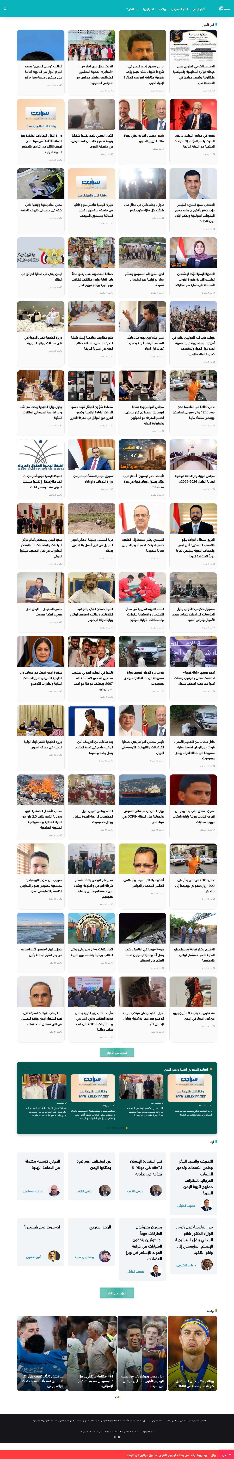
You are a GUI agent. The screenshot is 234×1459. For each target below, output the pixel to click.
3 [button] (121, 1128)
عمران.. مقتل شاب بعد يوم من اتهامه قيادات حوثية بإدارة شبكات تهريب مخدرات (194, 816)
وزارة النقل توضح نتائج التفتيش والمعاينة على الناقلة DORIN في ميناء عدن (143, 816)
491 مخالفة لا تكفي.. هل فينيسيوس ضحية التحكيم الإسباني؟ (95, 1380)
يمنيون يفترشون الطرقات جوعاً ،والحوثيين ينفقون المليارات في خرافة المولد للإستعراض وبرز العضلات (144, 1242)
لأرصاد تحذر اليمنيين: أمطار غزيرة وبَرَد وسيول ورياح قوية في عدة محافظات (143, 481)
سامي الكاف (135, 1190)
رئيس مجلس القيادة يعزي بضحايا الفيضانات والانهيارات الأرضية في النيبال (142, 746)
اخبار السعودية (179, 8)
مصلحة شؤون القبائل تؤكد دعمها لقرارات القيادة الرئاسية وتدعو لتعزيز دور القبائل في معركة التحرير (91, 411)
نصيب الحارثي (186, 1205)
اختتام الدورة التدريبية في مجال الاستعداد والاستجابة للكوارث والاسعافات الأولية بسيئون (145, 614)
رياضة (162, 8)
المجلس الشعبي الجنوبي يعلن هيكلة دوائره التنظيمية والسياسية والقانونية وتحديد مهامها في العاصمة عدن (194, 74)
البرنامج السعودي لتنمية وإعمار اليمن (186, 1069)
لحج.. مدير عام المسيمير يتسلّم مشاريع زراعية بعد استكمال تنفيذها (144, 278)
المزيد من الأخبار (117, 1052)
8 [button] (107, 1128)
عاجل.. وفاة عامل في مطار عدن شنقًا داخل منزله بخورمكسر (144, 206)
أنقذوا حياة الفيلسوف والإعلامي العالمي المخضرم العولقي (144, 882)
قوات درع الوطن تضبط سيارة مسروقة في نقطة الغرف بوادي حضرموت (144, 677)
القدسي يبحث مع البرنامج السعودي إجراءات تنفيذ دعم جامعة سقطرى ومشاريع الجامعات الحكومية (144, 1111)
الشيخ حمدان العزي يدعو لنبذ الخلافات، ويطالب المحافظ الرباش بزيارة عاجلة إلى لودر (91, 614)
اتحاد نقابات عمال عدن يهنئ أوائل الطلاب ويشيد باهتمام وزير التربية (92, 951)
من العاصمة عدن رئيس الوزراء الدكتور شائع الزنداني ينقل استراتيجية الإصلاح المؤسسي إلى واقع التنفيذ (194, 1239)
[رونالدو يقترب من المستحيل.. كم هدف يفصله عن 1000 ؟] (192, 1353)
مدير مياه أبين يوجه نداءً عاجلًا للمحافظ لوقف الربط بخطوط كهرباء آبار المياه (145, 342)
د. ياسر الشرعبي (186, 1264)
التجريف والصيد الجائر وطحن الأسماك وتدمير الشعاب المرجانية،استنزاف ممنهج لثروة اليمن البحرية (194, 1176)
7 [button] (110, 1128)
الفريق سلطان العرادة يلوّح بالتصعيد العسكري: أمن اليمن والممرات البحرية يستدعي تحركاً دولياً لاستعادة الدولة (195, 547)
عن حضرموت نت (145, 1431)
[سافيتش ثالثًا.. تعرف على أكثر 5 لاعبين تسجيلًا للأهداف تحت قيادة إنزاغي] (42, 1353)
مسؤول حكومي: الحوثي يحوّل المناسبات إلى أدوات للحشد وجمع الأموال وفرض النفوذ (194, 614)
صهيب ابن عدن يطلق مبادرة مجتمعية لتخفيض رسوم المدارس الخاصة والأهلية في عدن (41, 885)
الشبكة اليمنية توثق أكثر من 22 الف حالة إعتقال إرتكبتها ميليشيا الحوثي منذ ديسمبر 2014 (42, 481)
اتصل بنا (84, 1431)
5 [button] (115, 1128)
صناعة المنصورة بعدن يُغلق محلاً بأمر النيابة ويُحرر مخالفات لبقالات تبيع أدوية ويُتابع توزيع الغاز (92, 278)
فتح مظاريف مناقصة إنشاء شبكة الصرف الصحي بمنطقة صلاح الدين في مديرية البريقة (92, 342)
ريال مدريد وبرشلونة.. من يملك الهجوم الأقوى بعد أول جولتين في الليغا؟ (142, 1380)
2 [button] (124, 1128)
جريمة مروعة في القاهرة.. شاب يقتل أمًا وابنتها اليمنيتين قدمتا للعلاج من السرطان (144, 954)
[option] (190, 1096)
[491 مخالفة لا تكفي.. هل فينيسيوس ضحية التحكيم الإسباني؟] (92, 1353)
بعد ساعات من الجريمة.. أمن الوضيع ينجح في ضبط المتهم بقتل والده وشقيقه (94, 746)
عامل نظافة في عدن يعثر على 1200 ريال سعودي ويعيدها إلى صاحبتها (195, 885)
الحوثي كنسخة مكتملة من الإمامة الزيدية (42, 1163)
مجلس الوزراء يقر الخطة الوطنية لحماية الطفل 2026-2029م (195, 478)
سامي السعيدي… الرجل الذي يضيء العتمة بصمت (44, 611)
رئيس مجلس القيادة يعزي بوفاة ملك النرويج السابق (144, 137)
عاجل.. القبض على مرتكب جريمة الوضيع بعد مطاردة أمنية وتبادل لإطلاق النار (143, 1018)
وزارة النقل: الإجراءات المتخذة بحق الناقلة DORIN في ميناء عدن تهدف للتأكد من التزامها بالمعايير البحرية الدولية (41, 143)
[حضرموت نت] (224, 8)
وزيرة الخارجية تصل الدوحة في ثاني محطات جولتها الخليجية (43, 339)
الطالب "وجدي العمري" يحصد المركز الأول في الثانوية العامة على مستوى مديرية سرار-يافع (43, 71)
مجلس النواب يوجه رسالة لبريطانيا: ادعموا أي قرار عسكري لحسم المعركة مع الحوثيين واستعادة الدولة (144, 414)
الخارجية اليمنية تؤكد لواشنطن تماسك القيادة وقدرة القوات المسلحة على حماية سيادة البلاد (195, 278)
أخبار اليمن (199, 8)
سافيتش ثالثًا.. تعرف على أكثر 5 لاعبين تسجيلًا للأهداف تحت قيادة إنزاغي (42, 1380)
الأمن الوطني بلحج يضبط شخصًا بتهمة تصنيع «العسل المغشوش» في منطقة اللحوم (92, 140)
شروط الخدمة (96, 1431)
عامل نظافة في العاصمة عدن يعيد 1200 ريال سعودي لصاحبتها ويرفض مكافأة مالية (194, 411)
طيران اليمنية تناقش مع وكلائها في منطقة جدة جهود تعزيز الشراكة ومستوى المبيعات (93, 209)
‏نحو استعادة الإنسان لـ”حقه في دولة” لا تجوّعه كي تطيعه (146, 1167)
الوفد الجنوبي (100, 1226)
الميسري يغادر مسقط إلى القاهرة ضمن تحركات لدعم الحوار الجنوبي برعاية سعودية (143, 544)
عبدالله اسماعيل (33, 1190)
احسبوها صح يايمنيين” (42, 1226)
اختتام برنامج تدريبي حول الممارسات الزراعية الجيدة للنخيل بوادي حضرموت (93, 816)
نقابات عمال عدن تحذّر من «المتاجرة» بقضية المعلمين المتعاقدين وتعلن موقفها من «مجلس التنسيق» (94, 74)
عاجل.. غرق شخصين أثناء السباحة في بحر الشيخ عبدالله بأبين (41, 951)
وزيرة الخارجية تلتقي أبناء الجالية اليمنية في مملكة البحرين (43, 743)
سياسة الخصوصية (128, 1431)
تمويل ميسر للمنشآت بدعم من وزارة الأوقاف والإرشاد (93, 478)
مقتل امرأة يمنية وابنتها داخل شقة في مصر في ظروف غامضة (41, 206)
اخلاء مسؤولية (111, 1431)
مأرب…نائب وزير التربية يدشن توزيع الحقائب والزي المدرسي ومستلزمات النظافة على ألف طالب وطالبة (94, 1021)
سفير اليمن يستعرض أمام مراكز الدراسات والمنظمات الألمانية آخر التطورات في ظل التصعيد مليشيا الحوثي (41, 547)
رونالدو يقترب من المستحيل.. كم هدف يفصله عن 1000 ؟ (194, 1382)
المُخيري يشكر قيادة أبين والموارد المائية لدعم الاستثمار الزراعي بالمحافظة (194, 954)
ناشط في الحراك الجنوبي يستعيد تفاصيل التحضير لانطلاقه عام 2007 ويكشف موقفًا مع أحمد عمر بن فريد (92, 680)
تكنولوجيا (148, 8)
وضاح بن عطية (84, 1256)
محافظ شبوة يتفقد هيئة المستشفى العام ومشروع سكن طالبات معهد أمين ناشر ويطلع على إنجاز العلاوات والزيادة (93, 1114)
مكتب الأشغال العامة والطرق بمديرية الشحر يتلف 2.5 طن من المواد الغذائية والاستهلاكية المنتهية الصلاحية (42, 819)
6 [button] (113, 1128)
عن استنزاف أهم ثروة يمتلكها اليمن (94, 1163)
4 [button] (118, 1128)
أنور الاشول (33, 1256)
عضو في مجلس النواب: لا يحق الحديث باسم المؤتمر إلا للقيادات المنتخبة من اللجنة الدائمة (194, 140)
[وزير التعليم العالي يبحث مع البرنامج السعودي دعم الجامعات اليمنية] (190, 1088)
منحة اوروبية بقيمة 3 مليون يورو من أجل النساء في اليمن (194, 1015)
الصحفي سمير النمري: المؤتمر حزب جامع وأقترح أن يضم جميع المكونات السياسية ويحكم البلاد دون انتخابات (195, 212)
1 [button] (127, 1128)
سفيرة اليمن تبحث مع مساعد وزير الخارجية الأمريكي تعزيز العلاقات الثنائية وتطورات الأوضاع (41, 677)
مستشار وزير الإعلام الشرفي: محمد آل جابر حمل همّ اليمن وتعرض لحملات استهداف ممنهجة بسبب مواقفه (46, 1111)
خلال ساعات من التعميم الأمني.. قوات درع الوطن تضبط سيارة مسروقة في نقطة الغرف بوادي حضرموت (194, 749)
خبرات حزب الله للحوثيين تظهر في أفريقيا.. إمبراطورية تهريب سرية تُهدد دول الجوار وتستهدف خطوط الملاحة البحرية (193, 345)
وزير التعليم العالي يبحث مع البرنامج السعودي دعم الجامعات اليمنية (193, 1112)
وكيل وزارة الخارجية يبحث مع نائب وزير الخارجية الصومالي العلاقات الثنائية (41, 411)
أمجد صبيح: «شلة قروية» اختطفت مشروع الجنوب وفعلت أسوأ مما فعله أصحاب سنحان (194, 677)
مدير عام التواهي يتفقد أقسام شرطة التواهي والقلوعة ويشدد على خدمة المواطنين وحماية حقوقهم (93, 888)
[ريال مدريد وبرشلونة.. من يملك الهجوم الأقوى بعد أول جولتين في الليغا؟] (142, 1353)
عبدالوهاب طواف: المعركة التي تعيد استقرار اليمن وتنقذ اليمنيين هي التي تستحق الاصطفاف (41, 1018)
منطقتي (133, 8)
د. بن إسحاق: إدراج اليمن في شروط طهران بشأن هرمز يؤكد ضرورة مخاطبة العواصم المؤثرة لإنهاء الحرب (144, 74)
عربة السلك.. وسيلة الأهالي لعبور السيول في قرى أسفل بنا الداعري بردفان (92, 544)
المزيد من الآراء (117, 1292)
